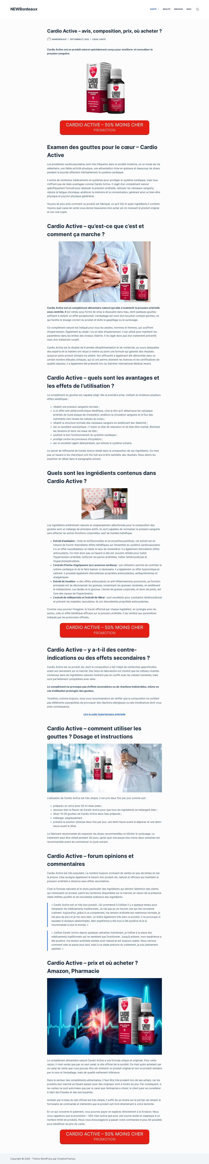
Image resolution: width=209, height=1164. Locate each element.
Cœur (95, 39)
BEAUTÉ (166, 9)
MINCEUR (178, 9)
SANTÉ (153, 9)
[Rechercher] (197, 9)
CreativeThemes (66, 1158)
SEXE (189, 9)
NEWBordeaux (23, 9)
